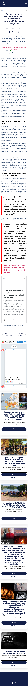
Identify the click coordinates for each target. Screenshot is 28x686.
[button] (10, 32)
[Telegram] (12, 683)
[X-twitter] (15, 683)
